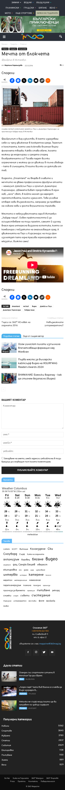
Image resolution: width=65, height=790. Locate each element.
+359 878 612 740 (40, 631)
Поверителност (48, 781)
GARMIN (6, 549)
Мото (8, 13)
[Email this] (36, 80)
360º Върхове (52, 778)
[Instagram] (36, 652)
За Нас (7, 778)
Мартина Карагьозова (13, 65)
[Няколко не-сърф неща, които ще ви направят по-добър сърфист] (9, 705)
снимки (7, 595)
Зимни (15, 2)
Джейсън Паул (46, 306)
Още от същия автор (33, 336)
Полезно (23, 708)
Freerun (5, 49)
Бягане (43, 8)
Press (12, 781)
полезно (37, 585)
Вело (52, 8)
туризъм (7, 601)
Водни (28, 2)
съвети (24, 595)
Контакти (33, 781)
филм (41, 600)
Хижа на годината (35, 554)
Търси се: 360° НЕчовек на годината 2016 (16, 324)
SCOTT (14, 549)
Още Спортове (24, 13)
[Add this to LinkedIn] (30, 80)
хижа (5, 606)
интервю (10, 575)
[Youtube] (52, 653)
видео (34, 306)
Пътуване (7, 755)
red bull (26, 306)
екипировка (10, 569)
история (23, 575)
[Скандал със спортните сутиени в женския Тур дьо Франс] (9, 676)
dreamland (16, 306)
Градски (29, 8)
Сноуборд (10, 554)
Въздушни (42, 2)
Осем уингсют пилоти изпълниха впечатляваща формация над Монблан (39, 348)
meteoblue (32, 534)
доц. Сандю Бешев (24, 564)
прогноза (46, 585)
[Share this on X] (24, 80)
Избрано (5, 367)
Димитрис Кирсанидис (12, 310)
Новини (5, 726)
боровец (25, 559)
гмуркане (7, 565)
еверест (42, 564)
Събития (6, 745)
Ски (50, 549)
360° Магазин (37, 778)
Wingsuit (5, 352)
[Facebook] (28, 653)
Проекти (22, 781)
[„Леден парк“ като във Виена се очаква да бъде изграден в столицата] (9, 691)
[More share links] (48, 80)
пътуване (43, 590)
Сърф (22, 554)
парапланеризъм (12, 585)
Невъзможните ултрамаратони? (54, 324)
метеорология (20, 580)
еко (20, 570)
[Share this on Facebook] (12, 80)
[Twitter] (44, 653)
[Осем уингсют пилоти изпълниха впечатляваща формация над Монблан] (9, 347)
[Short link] (42, 80)
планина (27, 585)
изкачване (40, 570)
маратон (7, 580)
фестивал (33, 601)
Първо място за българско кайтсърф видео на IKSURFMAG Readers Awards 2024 (37, 363)
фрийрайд (50, 601)
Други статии (12, 665)
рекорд (56, 590)
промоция (31, 591)
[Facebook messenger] (18, 80)
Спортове (22, 49)
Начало (5, 44)
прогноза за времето (14, 590)
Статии (6, 740)
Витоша (24, 549)
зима (26, 570)
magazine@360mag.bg (50, 644)
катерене (36, 575)
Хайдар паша (29, 310)
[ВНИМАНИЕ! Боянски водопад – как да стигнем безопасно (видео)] (9, 378)
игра (32, 570)
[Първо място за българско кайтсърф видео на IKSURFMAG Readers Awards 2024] (9, 363)
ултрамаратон (19, 601)
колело (48, 575)
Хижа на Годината (47, 13)
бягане (37, 559)
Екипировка (7, 750)
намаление (35, 580)
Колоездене (38, 549)
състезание (41, 595)
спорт (15, 596)
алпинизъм (11, 559)
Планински (12, 8)
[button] (61, 37)
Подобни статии (11, 336)
